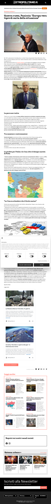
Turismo (40, 8)
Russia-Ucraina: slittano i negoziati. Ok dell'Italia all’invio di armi (15, 380)
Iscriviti (43, 487)
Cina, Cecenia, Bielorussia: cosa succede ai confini (14, 398)
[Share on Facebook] (36, 53)
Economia (19, 8)
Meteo (44, 8)
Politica (31, 8)
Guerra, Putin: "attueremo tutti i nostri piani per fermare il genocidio (35, 399)
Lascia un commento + (11, 364)
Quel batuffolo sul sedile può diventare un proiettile (25, 467)
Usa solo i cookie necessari (25, 264)
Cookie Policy (25, 249)
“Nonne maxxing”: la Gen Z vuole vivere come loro (39, 466)
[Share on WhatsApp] (43, 53)
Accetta (41, 264)
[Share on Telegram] (46, 53)
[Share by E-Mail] (41, 53)
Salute (23, 8)
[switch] (19, 256)
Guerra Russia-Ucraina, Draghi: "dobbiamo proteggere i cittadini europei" (35, 380)
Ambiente (6, 8)
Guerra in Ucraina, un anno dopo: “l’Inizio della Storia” (35, 416)
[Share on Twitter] (38, 53)
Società (27, 8)
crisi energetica (33, 68)
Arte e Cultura (12, 8)
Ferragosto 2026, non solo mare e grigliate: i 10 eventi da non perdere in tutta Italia (11, 468)
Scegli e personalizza (42, 260)
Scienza (35, 8)
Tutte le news (43, 452)
